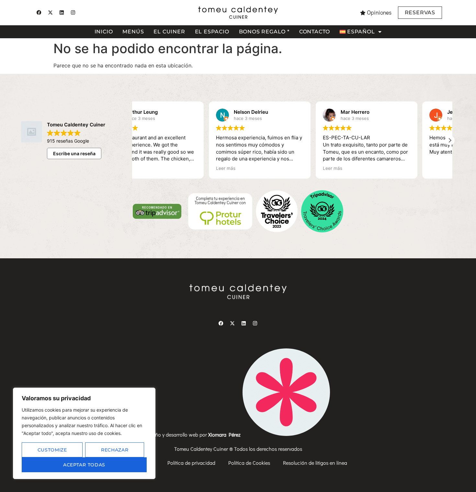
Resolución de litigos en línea (315, 462)
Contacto (314, 32)
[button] (450, 140)
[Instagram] (73, 13)
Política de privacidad (191, 462)
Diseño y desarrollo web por (194, 434)
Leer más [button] (151, 168)
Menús (133, 32)
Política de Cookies (249, 462)
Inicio (104, 32)
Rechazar (115, 450)
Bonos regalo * (264, 32)
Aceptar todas (84, 465)
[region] (84, 433)
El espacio (212, 32)
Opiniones (379, 12)
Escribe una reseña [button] (74, 153)
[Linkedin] (61, 13)
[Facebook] (39, 13)
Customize (52, 450)
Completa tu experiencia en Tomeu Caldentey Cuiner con (220, 200)
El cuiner (169, 32)
